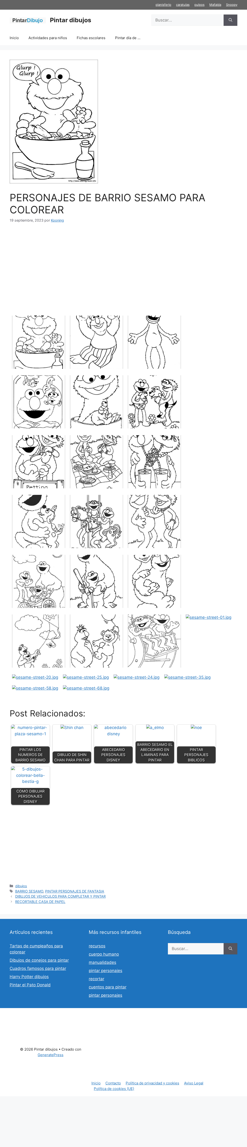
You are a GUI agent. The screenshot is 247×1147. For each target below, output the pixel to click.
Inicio (14, 38)
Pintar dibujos (70, 20)
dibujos (21, 886)
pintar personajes (105, 970)
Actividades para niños (47, 38)
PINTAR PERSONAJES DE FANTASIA (74, 891)
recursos (97, 946)
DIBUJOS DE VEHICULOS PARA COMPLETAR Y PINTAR (60, 896)
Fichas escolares (91, 38)
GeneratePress (50, 1055)
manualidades (102, 962)
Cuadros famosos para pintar (38, 968)
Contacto (113, 1083)
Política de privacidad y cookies (152, 1083)
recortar (96, 978)
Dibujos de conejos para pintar (39, 960)
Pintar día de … (127, 38)
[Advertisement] (123, 265)
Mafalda (215, 5)
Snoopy (231, 5)
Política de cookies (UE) (114, 1088)
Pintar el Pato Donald (30, 984)
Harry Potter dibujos (29, 976)
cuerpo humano (104, 954)
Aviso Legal (193, 1083)
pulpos (199, 5)
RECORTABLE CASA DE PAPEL (40, 902)
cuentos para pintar (107, 987)
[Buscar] (230, 20)
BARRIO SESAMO (29, 891)
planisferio (163, 5)
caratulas (183, 5)
